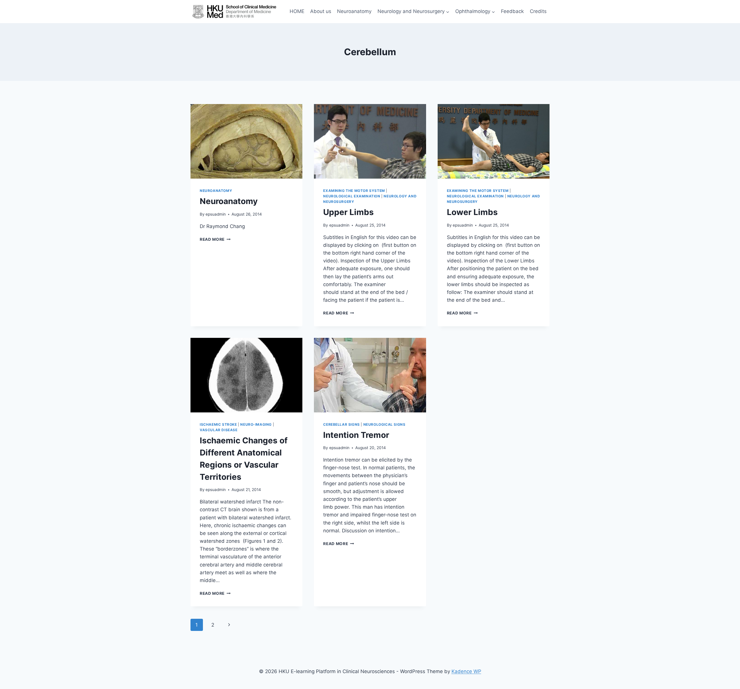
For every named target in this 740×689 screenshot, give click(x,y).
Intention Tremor (356, 435)
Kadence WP (466, 671)
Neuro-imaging (256, 424)
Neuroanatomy (354, 11)
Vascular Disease (219, 430)
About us (320, 11)
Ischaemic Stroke (218, 424)
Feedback (512, 11)
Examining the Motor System (354, 190)
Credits (538, 11)
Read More (215, 239)
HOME (297, 11)
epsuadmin (216, 214)
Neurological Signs (384, 424)
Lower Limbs (472, 212)
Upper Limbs (348, 212)
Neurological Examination (351, 196)
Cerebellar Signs (341, 424)
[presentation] (246, 141)
